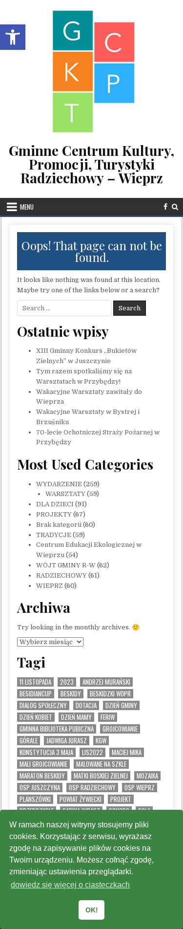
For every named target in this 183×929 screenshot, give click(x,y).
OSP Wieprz (139, 787)
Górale (29, 740)
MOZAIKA (147, 775)
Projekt (120, 799)
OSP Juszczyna (40, 787)
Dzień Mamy (76, 717)
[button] (12, 37)
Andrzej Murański (106, 682)
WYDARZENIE (59, 484)
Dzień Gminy (121, 705)
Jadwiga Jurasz (66, 740)
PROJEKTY (54, 514)
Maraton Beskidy (42, 775)
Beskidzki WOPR (110, 693)
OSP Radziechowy (92, 787)
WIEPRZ (49, 585)
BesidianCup (36, 693)
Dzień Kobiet (36, 717)
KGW (101, 740)
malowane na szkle (101, 764)
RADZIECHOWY (61, 575)
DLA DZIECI (55, 504)
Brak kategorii (58, 524)
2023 (67, 682)
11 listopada (35, 682)
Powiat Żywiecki (81, 799)
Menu (27, 207)
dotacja (86, 705)
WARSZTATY (65, 493)
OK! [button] (91, 910)
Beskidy (71, 693)
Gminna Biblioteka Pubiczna (57, 729)
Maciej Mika (127, 752)
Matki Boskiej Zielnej (101, 775)
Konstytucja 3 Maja (46, 752)
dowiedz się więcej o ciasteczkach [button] (70, 885)
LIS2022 (92, 752)
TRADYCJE (53, 535)
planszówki (35, 799)
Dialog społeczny (43, 705)
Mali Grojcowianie (43, 764)
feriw (108, 717)
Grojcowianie (120, 729)
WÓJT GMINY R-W (66, 565)
